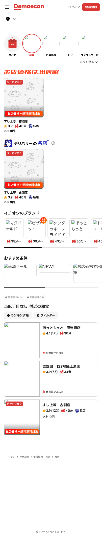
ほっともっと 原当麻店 (61, 328)
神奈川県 (24, 457)
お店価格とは (37, 297)
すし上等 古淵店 (56, 405)
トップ (11, 457)
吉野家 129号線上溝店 (61, 366)
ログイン (74, 7)
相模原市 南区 (42, 457)
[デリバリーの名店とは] (53, 143)
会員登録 (91, 7)
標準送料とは (15, 297)
